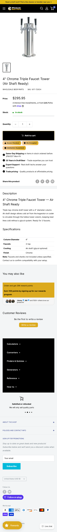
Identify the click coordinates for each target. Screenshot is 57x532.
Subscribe (12, 466)
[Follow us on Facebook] (4, 492)
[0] (52, 8)
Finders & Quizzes (16, 361)
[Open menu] (4, 8)
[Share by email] (52, 181)
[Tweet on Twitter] (47, 181)
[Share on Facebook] (37, 181)
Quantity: (7, 124)
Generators (12, 369)
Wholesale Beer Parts (13, 89)
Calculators (13, 344)
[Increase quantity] (29, 124)
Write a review (28, 325)
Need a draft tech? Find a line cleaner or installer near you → (28, 2)
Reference (12, 378)
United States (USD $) (12, 479)
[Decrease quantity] (15, 124)
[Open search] (41, 8)
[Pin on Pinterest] (42, 181)
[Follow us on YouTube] (9, 492)
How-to (11, 387)
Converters (12, 352)
